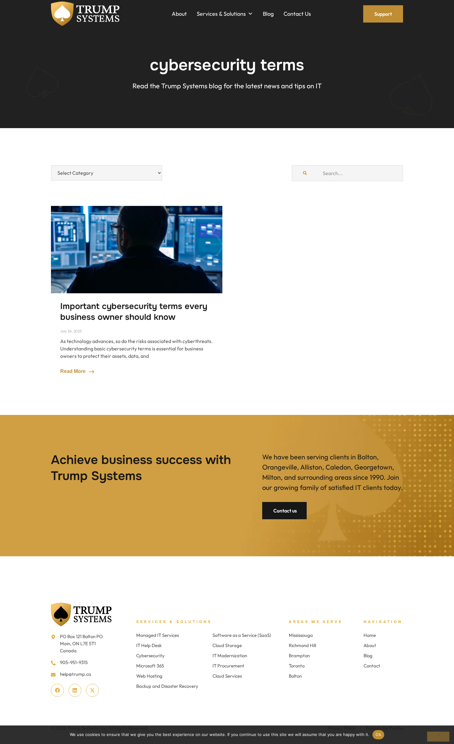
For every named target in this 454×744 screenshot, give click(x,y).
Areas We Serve (316, 621)
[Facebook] (57, 690)
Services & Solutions (174, 621)
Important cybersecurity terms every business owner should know (133, 311)
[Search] (305, 173)
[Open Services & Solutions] (250, 14)
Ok (378, 734)
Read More (73, 371)
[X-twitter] (92, 690)
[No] (438, 737)
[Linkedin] (75, 690)
